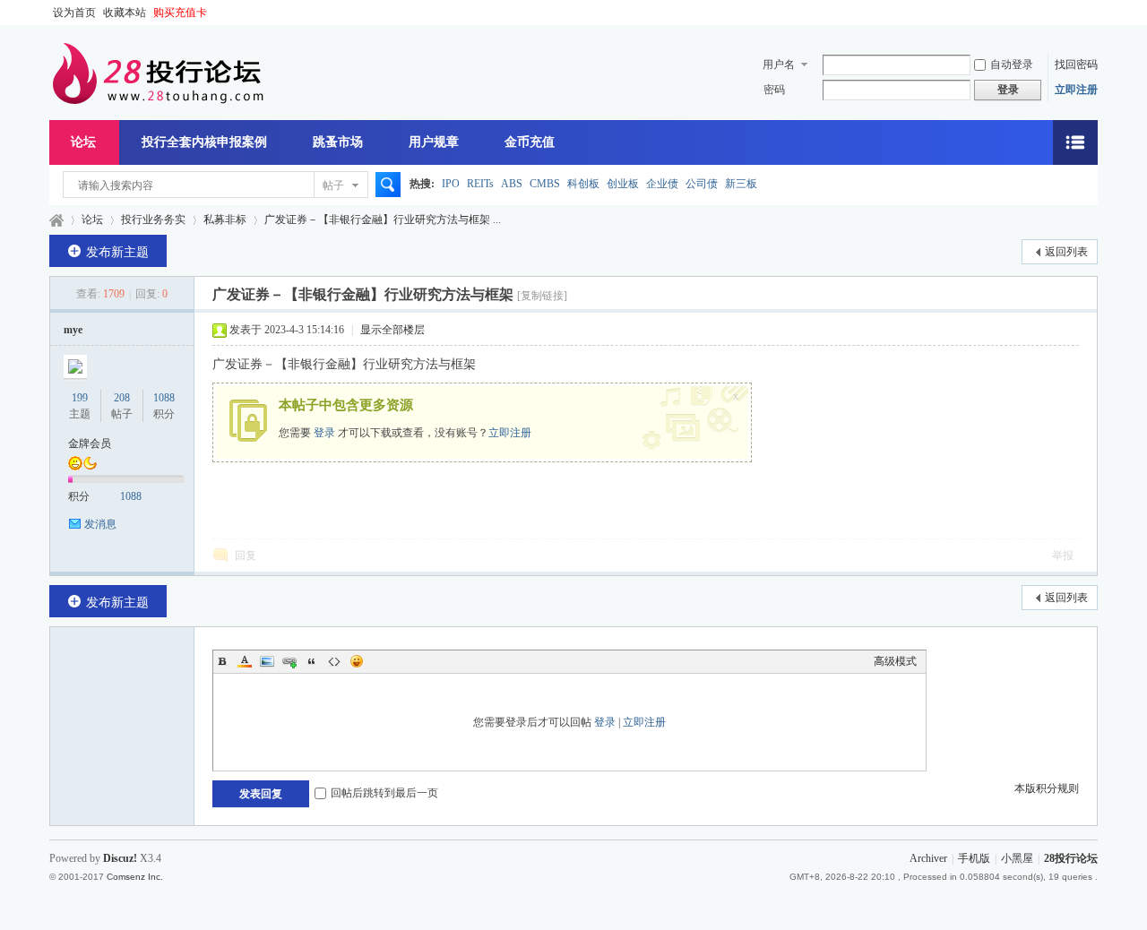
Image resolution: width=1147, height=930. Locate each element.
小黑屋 (1017, 858)
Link (289, 661)
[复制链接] (542, 295)
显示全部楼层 (392, 329)
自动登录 (1011, 64)
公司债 (702, 183)
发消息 (100, 524)
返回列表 (1066, 251)
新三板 (741, 183)
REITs (480, 183)
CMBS (545, 183)
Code (334, 661)
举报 (1063, 555)
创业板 (623, 183)
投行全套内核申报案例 (204, 142)
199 (80, 398)
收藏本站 (124, 12)
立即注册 (1076, 89)
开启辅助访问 (1093, 12)
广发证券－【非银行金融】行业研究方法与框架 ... (382, 219)
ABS (511, 183)
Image (267, 661)
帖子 (333, 185)
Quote (312, 661)
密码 (774, 89)
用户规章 (434, 142)
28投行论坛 (56, 220)
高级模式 (895, 661)
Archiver (928, 858)
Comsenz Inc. (135, 877)
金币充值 (530, 142)
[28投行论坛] (156, 100)
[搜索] (385, 185)
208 (122, 398)
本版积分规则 (1046, 788)
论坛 (83, 142)
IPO (451, 183)
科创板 (583, 183)
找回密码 (1076, 64)
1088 (164, 398)
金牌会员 (89, 443)
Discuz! (120, 858)
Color (245, 661)
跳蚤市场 (338, 142)
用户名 (779, 64)
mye (73, 329)
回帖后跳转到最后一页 (384, 793)
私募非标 (224, 219)
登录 (324, 432)
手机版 (974, 858)
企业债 (662, 183)
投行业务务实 (153, 219)
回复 (245, 555)
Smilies (357, 661)
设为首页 (74, 12)
